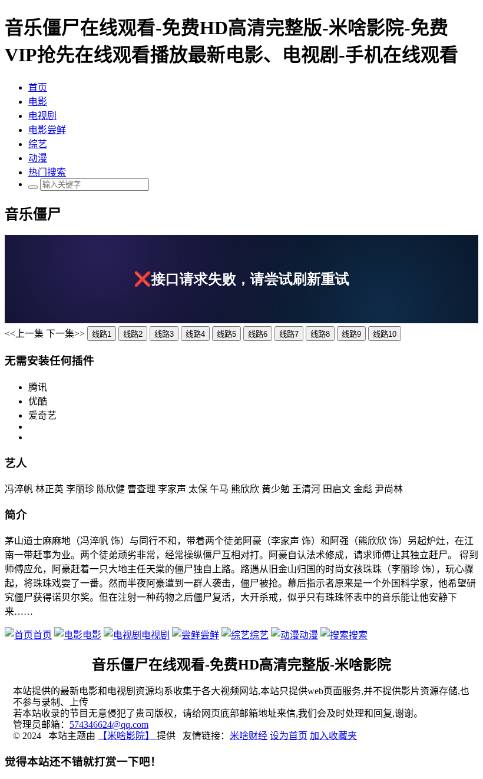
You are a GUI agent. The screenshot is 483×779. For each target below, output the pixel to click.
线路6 (257, 334)
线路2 (133, 334)
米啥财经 (248, 736)
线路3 (164, 334)
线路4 (195, 334)
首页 (37, 87)
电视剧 (42, 116)
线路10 (384, 334)
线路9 (351, 334)
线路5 (226, 334)
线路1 (101, 334)
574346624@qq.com (109, 725)
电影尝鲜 (47, 130)
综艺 (37, 144)
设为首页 (288, 736)
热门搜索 (47, 172)
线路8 (320, 334)
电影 (37, 102)
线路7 (289, 334)
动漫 (37, 158)
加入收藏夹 (333, 736)
